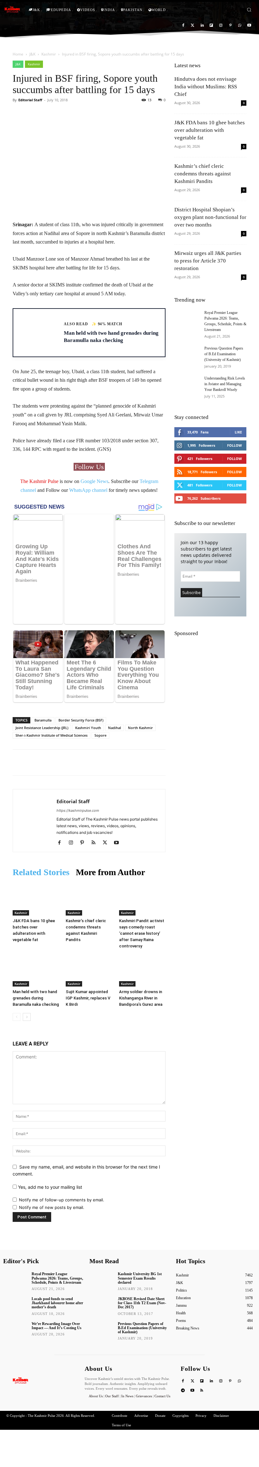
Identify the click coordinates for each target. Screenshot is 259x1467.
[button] (249, 9)
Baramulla (42, 682)
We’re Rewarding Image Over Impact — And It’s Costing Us (56, 1288)
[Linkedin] (202, 25)
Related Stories (41, 835)
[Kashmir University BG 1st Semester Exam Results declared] (101, 1242)
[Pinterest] (230, 25)
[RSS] (96, 805)
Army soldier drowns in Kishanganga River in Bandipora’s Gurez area (140, 960)
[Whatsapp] (239, 25)
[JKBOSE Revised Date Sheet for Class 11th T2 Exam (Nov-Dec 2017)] (101, 1267)
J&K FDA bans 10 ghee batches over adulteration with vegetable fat (209, 130)
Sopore (100, 697)
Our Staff (112, 1358)
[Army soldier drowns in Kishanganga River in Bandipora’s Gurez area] (142, 933)
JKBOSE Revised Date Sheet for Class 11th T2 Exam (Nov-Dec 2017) (142, 1265)
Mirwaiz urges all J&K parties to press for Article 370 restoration (207, 260)
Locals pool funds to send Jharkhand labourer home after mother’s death (57, 1265)
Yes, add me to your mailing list (49, 1149)
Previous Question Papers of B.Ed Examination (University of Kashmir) (223, 354)
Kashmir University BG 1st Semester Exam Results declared (140, 1240)
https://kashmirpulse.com (78, 773)
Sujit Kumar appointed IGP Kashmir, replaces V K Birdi (88, 960)
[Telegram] (183, 1352)
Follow (234, 445)
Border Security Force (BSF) (80, 682)
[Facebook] (183, 25)
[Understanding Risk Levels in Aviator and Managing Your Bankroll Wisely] (187, 384)
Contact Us (162, 1358)
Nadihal (114, 690)
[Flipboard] (211, 25)
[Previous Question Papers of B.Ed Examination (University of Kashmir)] (187, 354)
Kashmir (48, 54)
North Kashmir (140, 690)
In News (127, 1358)
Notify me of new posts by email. (51, 1169)
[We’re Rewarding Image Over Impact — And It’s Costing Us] (15, 1291)
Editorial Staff (30, 99)
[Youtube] (249, 25)
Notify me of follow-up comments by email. (61, 1162)
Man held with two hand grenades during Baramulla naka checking (36, 960)
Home (18, 54)
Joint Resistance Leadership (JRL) (41, 690)
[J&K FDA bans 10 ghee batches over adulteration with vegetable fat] (36, 862)
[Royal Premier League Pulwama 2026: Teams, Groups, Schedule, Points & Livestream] (187, 318)
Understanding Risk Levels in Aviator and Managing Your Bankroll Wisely (224, 384)
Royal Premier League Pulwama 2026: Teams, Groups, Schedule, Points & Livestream (57, 1240)
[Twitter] (192, 25)
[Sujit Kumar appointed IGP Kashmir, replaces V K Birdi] (89, 933)
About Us (96, 1358)
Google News (94, 481)
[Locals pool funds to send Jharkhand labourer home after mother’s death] (15, 1267)
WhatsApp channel (88, 490)
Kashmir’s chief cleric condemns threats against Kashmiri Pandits (202, 173)
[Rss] (202, 1352)
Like (238, 432)
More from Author (110, 835)
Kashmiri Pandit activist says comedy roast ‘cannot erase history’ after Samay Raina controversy (141, 895)
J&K (32, 54)
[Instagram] (220, 25)
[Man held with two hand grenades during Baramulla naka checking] (36, 933)
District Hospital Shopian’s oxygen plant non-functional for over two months (210, 217)
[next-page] (27, 979)
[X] (107, 805)
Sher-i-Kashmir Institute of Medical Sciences (51, 697)
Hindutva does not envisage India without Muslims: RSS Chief (205, 86)
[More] (121, 114)
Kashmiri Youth (88, 690)
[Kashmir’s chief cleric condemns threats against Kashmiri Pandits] (89, 862)
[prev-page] (17, 979)
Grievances (144, 1358)
